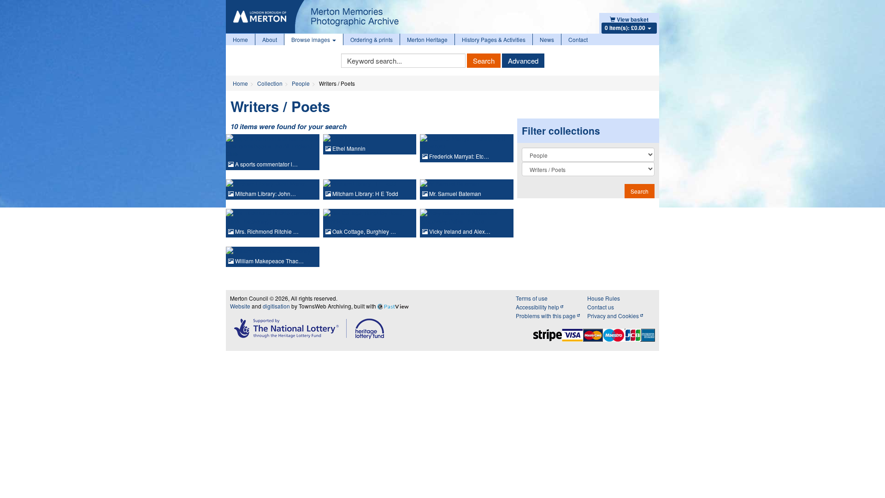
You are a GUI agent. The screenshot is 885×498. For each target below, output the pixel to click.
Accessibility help (538, 307)
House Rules (603, 298)
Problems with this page (546, 316)
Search (484, 60)
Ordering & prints (371, 39)
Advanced (523, 60)
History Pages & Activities (493, 39)
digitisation (276, 306)
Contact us (600, 307)
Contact (578, 39)
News (547, 39)
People (301, 83)
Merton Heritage (427, 39)
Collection (270, 83)
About (269, 39)
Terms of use (532, 298)
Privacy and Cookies (613, 316)
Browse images (311, 39)
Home (240, 39)
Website (240, 306)
